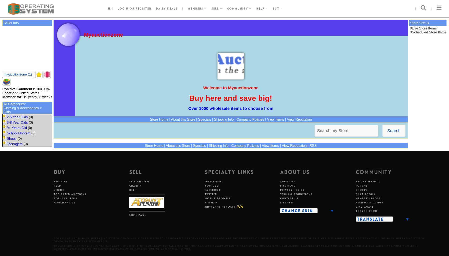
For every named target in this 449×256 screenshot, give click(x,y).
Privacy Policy (292, 189)
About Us (287, 181)
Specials (204, 119)
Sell (215, 9)
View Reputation (299, 119)
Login (123, 9)
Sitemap (211, 202)
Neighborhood (368, 181)
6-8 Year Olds (17, 122)
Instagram (213, 181)
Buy (277, 9)
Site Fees (287, 202)
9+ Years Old (17, 128)
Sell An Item (139, 181)
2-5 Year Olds (17, 117)
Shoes (12, 139)
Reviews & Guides (370, 202)
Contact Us (289, 198)
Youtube (211, 185)
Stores (59, 189)
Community (238, 9)
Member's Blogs (368, 198)
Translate (370, 219)
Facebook (213, 189)
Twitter (211, 194)
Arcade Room (366, 211)
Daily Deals (166, 9)
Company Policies (250, 119)
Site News (287, 185)
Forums (362, 185)
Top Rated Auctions (70, 194)
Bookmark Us (64, 202)
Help (261, 9)
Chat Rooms (365, 194)
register (143, 9)
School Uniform (18, 133)
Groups (362, 189)
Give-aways (365, 206)
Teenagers (15, 144)
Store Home (159, 119)
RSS (313, 146)
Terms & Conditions (296, 194)
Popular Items (65, 198)
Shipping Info (224, 119)
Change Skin (297, 210)
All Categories (14, 104)
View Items (275, 119)
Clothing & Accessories (21, 108)
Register (60, 181)
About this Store (183, 119)
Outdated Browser (220, 207)
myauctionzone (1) (18, 74)
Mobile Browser (218, 198)
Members (196, 9)
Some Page (137, 214)
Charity (135, 185)
